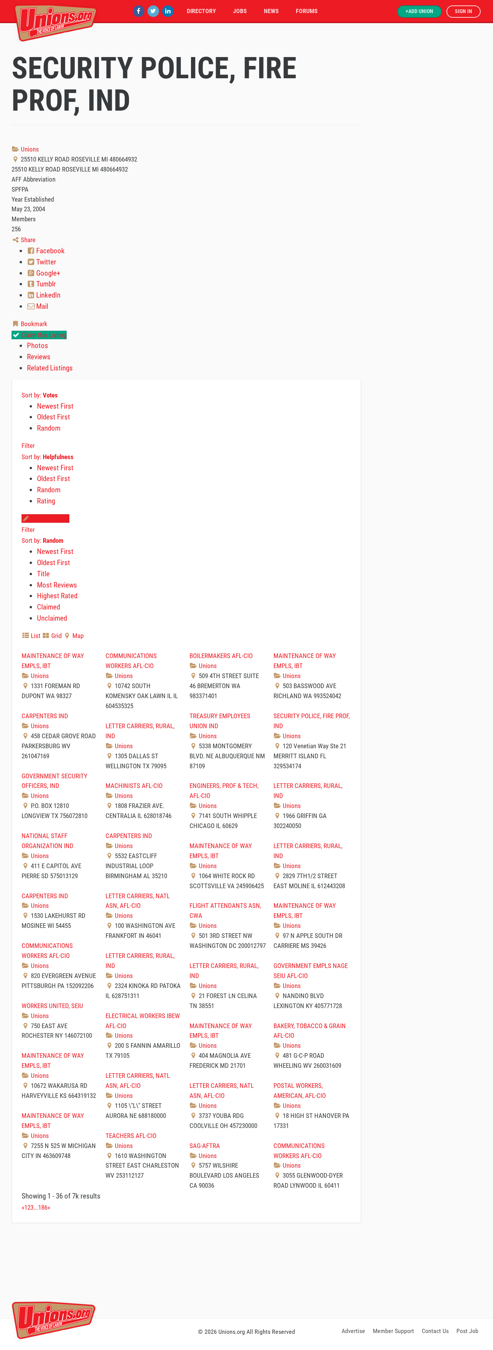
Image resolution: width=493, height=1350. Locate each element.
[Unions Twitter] (153, 11)
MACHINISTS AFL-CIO (134, 785)
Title (43, 573)
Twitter (45, 262)
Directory (201, 11)
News (271, 11)
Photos (37, 345)
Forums (307, 11)
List (34, 636)
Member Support (393, 1331)
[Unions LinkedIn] (168, 11)
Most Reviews (57, 585)
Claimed (48, 607)
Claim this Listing (43, 335)
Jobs (240, 11)
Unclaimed (52, 618)
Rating (46, 501)
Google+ (47, 273)
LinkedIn (47, 295)
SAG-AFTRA (204, 1146)
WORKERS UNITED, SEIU (52, 1006)
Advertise (353, 1331)
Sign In (463, 11)
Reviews (38, 356)
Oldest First (53, 416)
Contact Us (435, 1331)
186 (42, 1207)
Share (27, 240)
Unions (29, 149)
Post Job (467, 1331)
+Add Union (419, 11)
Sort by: (40, 395)
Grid (56, 636)
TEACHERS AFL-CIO (131, 1136)
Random (48, 428)
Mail (41, 306)
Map (77, 636)
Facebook (50, 250)
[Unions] (56, 22)
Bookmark (33, 324)
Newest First (55, 406)
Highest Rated (57, 595)
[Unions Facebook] (138, 11)
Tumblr (45, 283)
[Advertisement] (246, 1269)
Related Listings (50, 368)
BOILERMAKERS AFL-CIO (221, 656)
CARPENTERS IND (45, 716)
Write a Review (49, 518)
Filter (28, 445)
